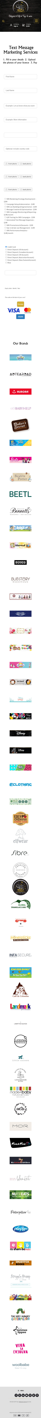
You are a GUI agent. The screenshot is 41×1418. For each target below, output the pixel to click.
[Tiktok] (33, 1395)
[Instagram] (30, 1395)
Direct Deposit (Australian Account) (20, 257)
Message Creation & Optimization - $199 (21, 209)
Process (20, 304)
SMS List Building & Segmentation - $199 (21, 207)
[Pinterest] (37, 1395)
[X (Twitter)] (19, 1395)
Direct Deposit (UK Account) (17, 255)
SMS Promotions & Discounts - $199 (19, 225)
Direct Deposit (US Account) (17, 249)
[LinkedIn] (23, 1395)
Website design (23, 1402)
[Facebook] (16, 1395)
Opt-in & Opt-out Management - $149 (20, 228)
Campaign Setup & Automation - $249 (20, 204)
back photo (27, 164)
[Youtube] (26, 1395)
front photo (12, 164)
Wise (9, 263)
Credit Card (11, 247)
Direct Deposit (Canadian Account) (20, 252)
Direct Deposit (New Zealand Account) (21, 260)
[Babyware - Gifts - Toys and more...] (20, 11)
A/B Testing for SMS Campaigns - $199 (20, 217)
